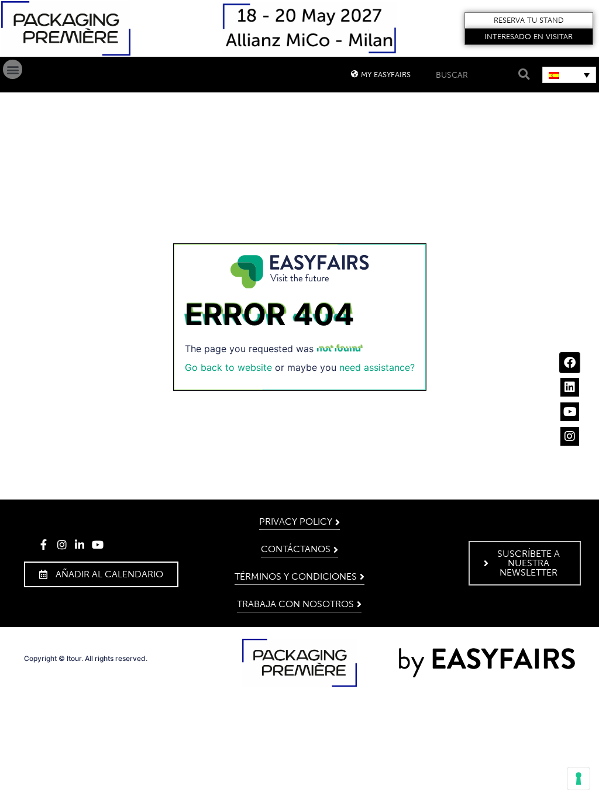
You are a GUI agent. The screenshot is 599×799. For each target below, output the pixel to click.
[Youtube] (569, 411)
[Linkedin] (569, 387)
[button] (528, 20)
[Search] (522, 74)
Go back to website (228, 367)
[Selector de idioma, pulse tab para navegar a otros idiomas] (569, 75)
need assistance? (377, 367)
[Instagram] (569, 436)
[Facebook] (569, 362)
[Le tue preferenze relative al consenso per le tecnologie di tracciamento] (578, 778)
